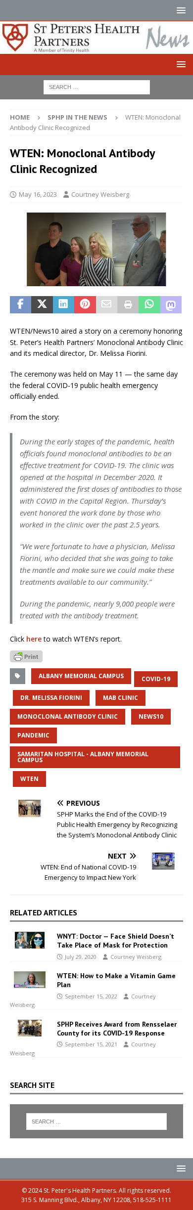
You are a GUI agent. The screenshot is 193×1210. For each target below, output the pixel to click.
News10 (151, 716)
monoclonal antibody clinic (67, 716)
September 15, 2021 (91, 1044)
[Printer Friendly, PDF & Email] (26, 655)
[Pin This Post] (85, 305)
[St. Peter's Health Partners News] (96, 47)
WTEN (29, 779)
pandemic (33, 735)
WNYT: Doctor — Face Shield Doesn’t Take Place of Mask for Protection (115, 941)
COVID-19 (156, 679)
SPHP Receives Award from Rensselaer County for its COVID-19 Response (117, 1028)
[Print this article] (128, 305)
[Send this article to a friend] (106, 305)
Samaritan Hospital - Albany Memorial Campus (82, 757)
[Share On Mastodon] (171, 305)
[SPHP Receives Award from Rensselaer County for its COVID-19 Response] (29, 1028)
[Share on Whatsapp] (149, 305)
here (34, 639)
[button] (179, 10)
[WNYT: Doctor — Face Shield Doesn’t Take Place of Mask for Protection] (29, 940)
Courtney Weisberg (100, 194)
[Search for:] (97, 86)
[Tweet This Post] (41, 305)
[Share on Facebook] (20, 305)
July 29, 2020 (80, 956)
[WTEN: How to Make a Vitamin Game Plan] (29, 979)
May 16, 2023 (38, 194)
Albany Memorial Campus (81, 676)
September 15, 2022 (91, 996)
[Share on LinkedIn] (63, 305)
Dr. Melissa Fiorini (51, 697)
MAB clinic (120, 697)
